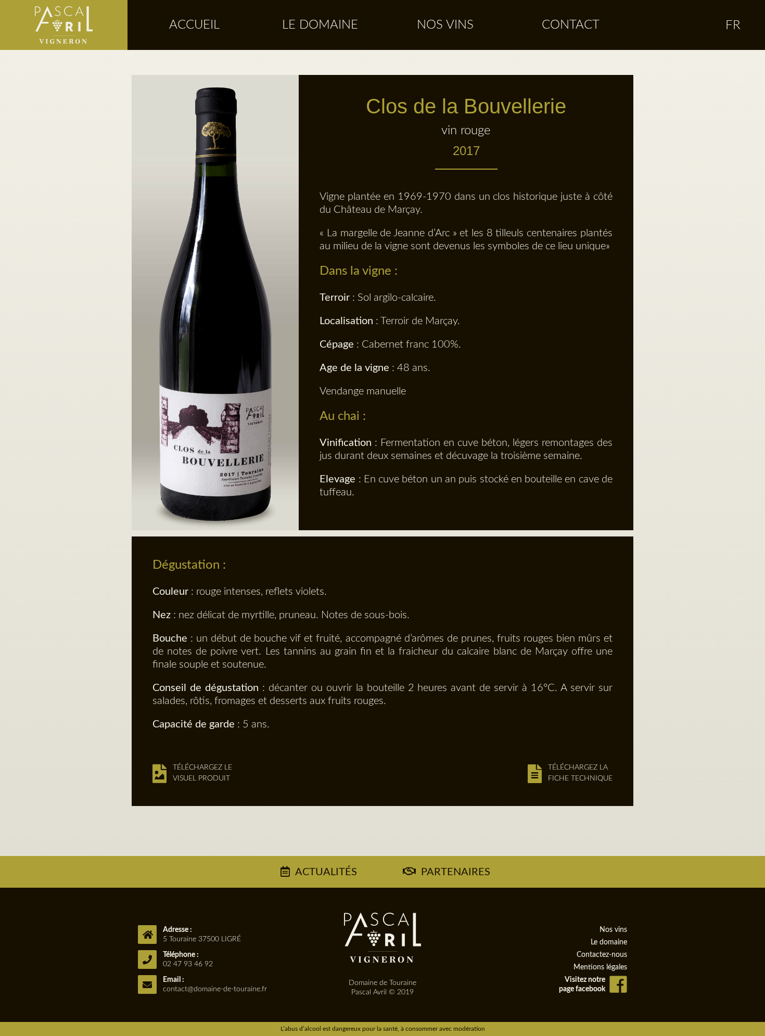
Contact (571, 25)
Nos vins (445, 25)
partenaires (455, 872)
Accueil (194, 25)
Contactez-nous (602, 954)
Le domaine (320, 25)
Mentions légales (600, 967)
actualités (326, 872)
